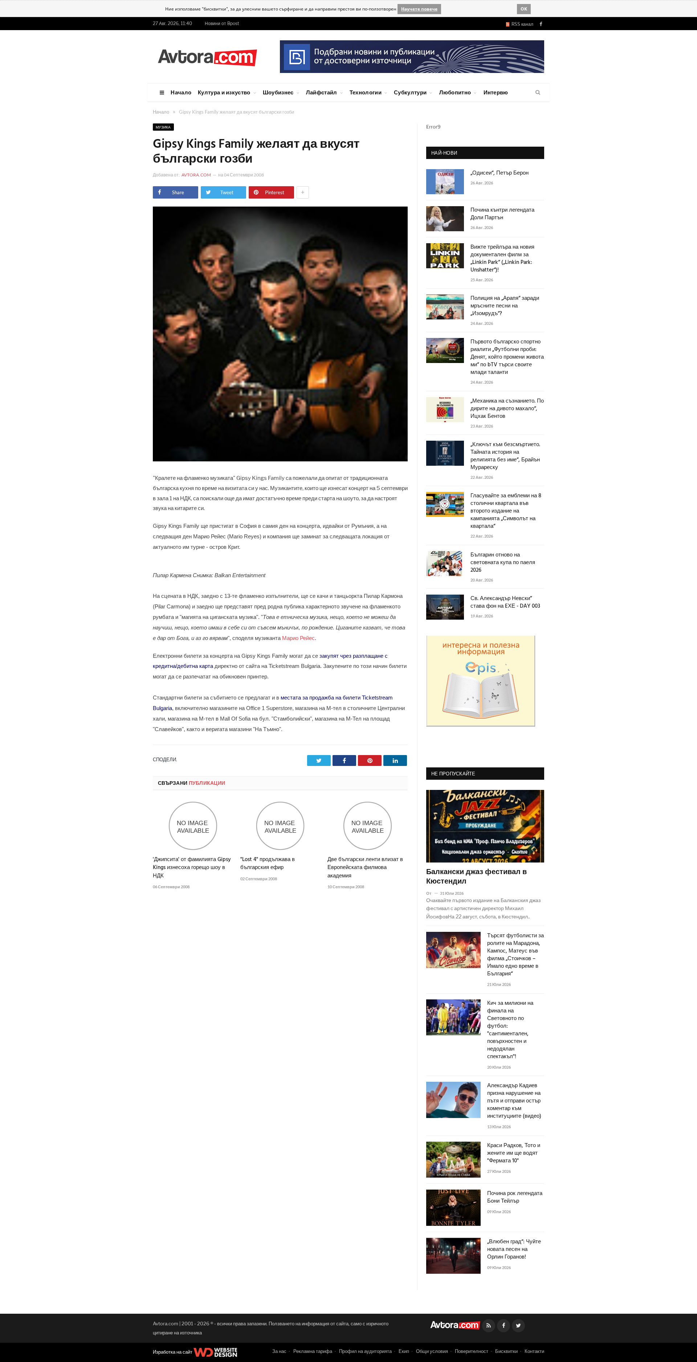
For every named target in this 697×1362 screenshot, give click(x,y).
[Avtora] (207, 56)
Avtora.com (196, 175)
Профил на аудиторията (365, 1351)
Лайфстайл (321, 92)
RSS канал (521, 24)
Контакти (534, 1351)
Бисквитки (506, 1351)
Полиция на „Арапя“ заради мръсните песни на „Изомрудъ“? (504, 306)
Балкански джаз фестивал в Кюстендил (476, 877)
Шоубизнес (278, 92)
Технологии (366, 92)
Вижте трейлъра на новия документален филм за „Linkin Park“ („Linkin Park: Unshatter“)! (502, 259)
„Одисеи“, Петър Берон (499, 173)
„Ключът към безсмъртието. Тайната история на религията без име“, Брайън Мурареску (505, 456)
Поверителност (471, 1351)
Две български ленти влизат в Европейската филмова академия (365, 867)
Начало (181, 92)
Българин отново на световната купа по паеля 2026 (502, 562)
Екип (404, 1351)
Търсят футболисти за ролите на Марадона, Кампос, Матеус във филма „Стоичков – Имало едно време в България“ (515, 955)
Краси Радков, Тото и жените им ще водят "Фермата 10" (513, 1153)
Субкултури (410, 92)
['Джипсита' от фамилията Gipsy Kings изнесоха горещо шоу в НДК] (193, 825)
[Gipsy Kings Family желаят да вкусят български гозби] (280, 459)
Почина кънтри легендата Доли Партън (502, 214)
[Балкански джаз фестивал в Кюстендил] (485, 826)
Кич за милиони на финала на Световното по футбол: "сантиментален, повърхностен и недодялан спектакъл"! (510, 1030)
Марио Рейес (298, 638)
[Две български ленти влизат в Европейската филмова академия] (367, 825)
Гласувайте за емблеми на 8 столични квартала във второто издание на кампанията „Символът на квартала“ (505, 511)
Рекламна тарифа (312, 1351)
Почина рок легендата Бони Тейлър (514, 1197)
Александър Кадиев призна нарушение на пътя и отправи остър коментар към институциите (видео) (514, 1101)
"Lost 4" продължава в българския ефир (267, 863)
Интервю (496, 92)
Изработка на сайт (173, 1352)
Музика (163, 127)
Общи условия (432, 1351)
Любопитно (455, 92)
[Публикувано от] (431, 893)
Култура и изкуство (224, 92)
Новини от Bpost (222, 23)
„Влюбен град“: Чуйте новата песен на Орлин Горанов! (514, 1249)
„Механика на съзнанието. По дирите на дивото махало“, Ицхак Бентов (507, 408)
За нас (279, 1351)
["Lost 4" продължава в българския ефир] (280, 825)
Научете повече (419, 9)
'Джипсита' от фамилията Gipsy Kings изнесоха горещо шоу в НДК (192, 867)
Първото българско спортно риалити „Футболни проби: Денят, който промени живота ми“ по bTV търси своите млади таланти (507, 357)
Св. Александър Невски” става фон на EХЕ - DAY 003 (505, 602)
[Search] (538, 92)
